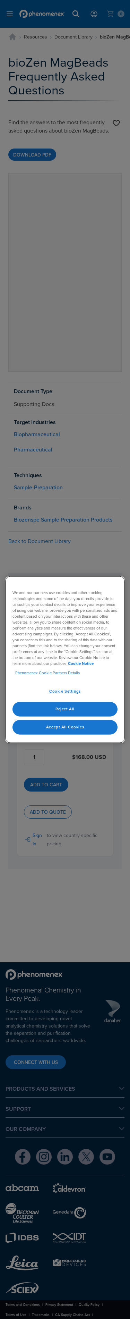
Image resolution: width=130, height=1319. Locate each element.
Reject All (65, 709)
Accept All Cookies (65, 727)
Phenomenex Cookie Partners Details (47, 673)
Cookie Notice (81, 663)
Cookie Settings (65, 691)
